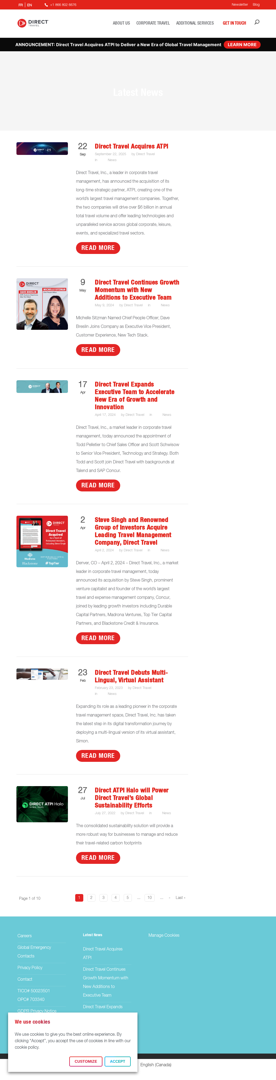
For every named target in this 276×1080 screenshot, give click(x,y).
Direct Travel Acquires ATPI (131, 146)
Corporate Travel (153, 23)
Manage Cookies (164, 935)
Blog (256, 4)
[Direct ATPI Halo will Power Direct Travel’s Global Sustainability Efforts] (42, 821)
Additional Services (195, 23)
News (112, 160)
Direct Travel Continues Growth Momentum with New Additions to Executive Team (137, 290)
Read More (98, 248)
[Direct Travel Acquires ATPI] (42, 154)
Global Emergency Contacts (34, 952)
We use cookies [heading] (32, 1022)
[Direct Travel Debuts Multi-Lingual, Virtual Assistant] (42, 679)
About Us (121, 23)
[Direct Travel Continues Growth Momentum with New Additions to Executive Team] (42, 329)
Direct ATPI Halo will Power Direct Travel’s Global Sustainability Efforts (132, 798)
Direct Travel (145, 154)
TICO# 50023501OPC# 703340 (34, 995)
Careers (25, 936)
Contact (25, 979)
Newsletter (240, 4)
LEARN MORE (242, 44)
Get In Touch (234, 23)
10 (149, 898)
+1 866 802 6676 (63, 5)
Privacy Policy (30, 968)
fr (21, 5)
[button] (85, 1062)
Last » (180, 898)
